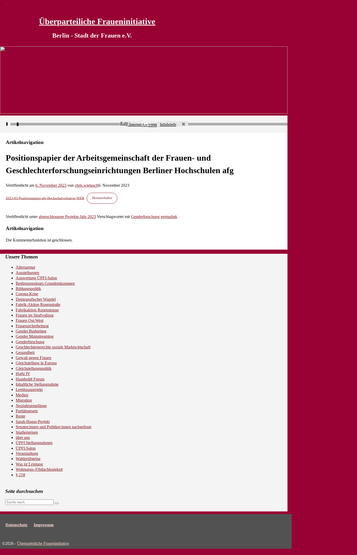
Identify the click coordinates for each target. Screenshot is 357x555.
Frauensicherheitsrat (32, 326)
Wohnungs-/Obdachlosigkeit (39, 469)
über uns (23, 437)
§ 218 (20, 475)
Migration (24, 400)
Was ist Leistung (29, 464)
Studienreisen (27, 432)
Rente (20, 416)
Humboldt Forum (30, 379)
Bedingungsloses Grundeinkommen (45, 283)
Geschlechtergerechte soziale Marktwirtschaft (53, 347)
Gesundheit (25, 352)
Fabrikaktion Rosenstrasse (37, 310)
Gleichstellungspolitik (33, 368)
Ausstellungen (27, 272)
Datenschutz (16, 525)
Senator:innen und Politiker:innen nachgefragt (53, 427)
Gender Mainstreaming (35, 336)
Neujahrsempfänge (31, 405)
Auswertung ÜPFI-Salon (36, 278)
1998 (152, 125)
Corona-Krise (27, 294)
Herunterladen (102, 198)
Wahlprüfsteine (28, 458)
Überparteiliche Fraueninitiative (97, 21)
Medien (22, 395)
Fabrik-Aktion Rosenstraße (38, 304)
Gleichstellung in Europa (36, 363)
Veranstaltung (27, 453)
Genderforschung (145, 216)
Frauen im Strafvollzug (35, 315)
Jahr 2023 (88, 216)
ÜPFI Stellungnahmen (34, 443)
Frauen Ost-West (29, 320)
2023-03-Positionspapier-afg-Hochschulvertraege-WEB (45, 198)
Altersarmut (25, 267)
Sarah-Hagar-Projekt (33, 421)
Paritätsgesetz (27, 411)
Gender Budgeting (31, 331)
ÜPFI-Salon (26, 448)
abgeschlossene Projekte (59, 216)
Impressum (44, 525)
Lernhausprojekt (29, 389)
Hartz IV (23, 373)
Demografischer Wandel (36, 299)
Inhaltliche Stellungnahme (37, 384)
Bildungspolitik (28, 288)
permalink (169, 216)
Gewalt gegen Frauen (33, 357)
